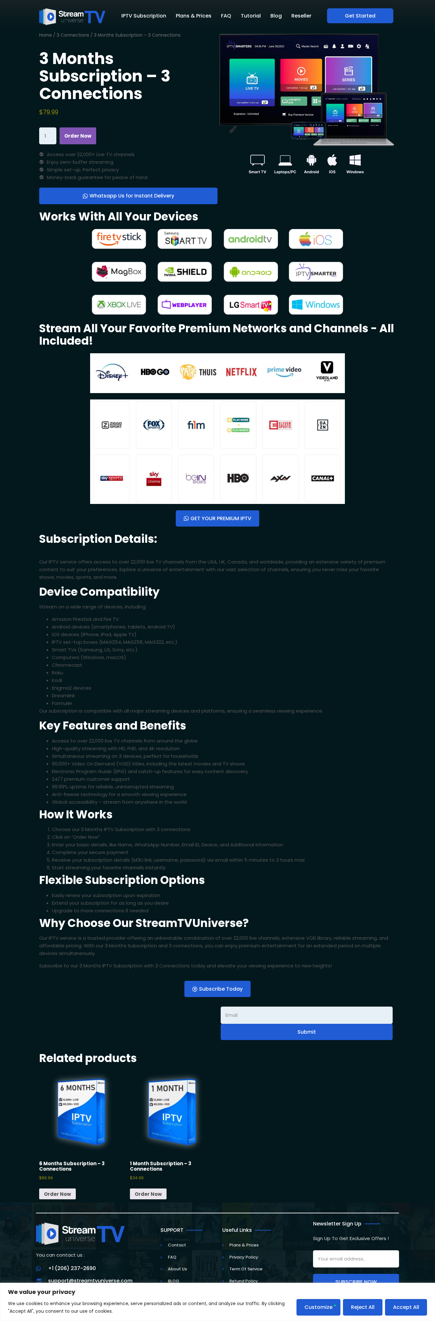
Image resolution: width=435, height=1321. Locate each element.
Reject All (362, 1307)
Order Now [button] (57, 1194)
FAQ (226, 15)
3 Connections (73, 35)
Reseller (301, 15)
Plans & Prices (193, 15)
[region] (217, 1302)
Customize (318, 1307)
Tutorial (251, 15)
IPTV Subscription (143, 15)
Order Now (77, 136)
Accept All (406, 1307)
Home (45, 35)
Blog (276, 15)
